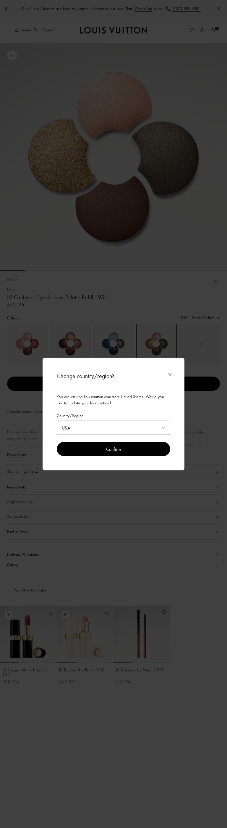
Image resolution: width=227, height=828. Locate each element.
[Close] (170, 374)
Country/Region (70, 415)
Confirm (113, 449)
